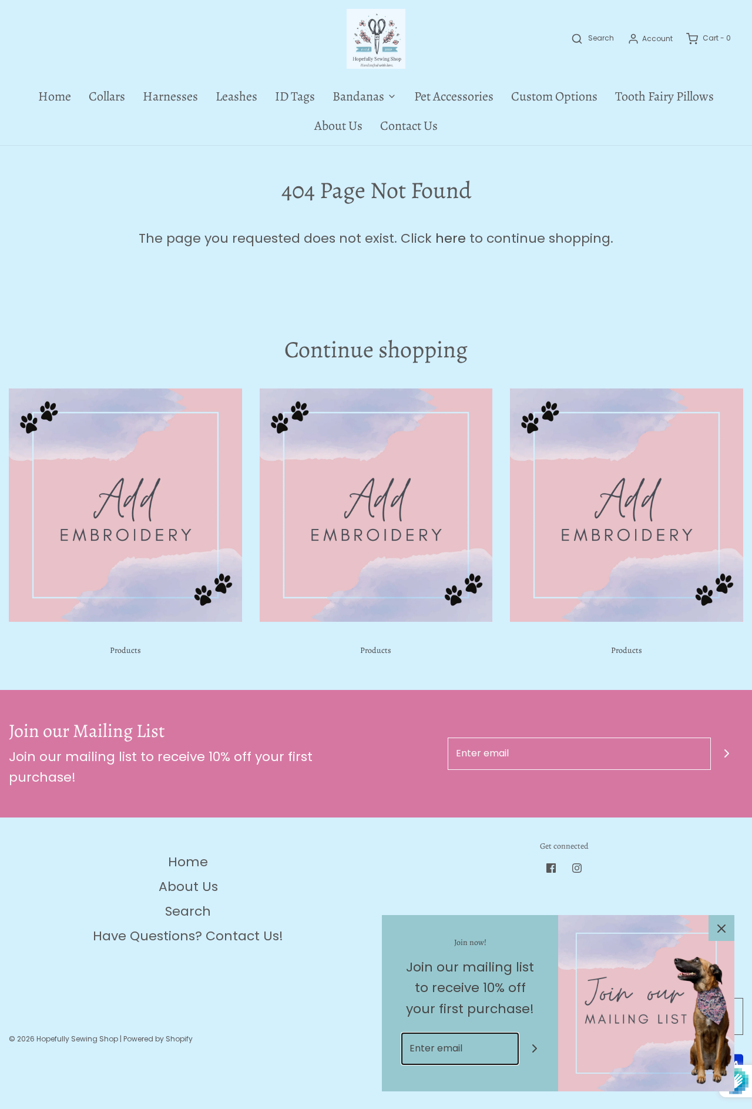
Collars (107, 96)
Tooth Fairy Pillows (664, 96)
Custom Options (554, 96)
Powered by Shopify (158, 1039)
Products (125, 650)
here (450, 238)
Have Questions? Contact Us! (188, 936)
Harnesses (170, 96)
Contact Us (409, 126)
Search (188, 911)
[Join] (727, 754)
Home (54, 96)
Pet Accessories (454, 96)
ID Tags (295, 96)
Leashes (236, 96)
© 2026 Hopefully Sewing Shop (63, 1039)
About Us (338, 126)
